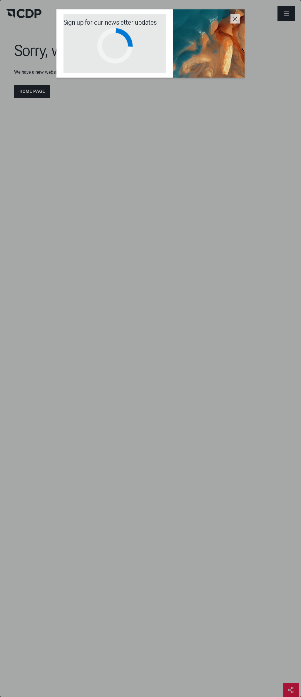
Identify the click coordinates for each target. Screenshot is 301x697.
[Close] (235, 19)
